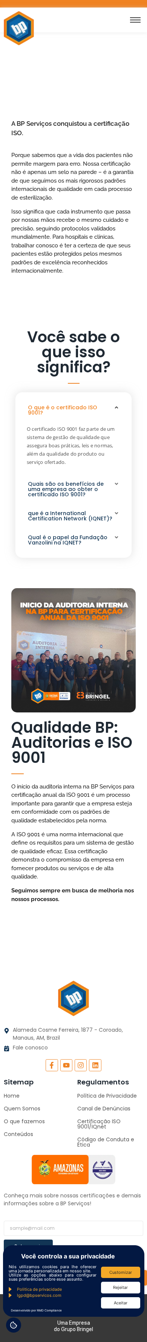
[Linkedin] (95, 1065)
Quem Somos (22, 1108)
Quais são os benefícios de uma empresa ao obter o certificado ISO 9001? (66, 489)
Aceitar (120, 1302)
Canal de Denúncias (103, 1108)
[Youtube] (66, 1065)
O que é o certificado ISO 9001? (62, 410)
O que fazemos (24, 1121)
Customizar (120, 1272)
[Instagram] (81, 1065)
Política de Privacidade (107, 1096)
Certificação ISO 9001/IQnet (99, 1124)
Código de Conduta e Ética (105, 1142)
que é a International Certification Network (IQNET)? (70, 515)
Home (12, 1096)
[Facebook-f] (52, 1065)
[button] (73, 410)
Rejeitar (120, 1287)
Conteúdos (18, 1134)
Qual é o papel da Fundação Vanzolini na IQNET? (67, 540)
